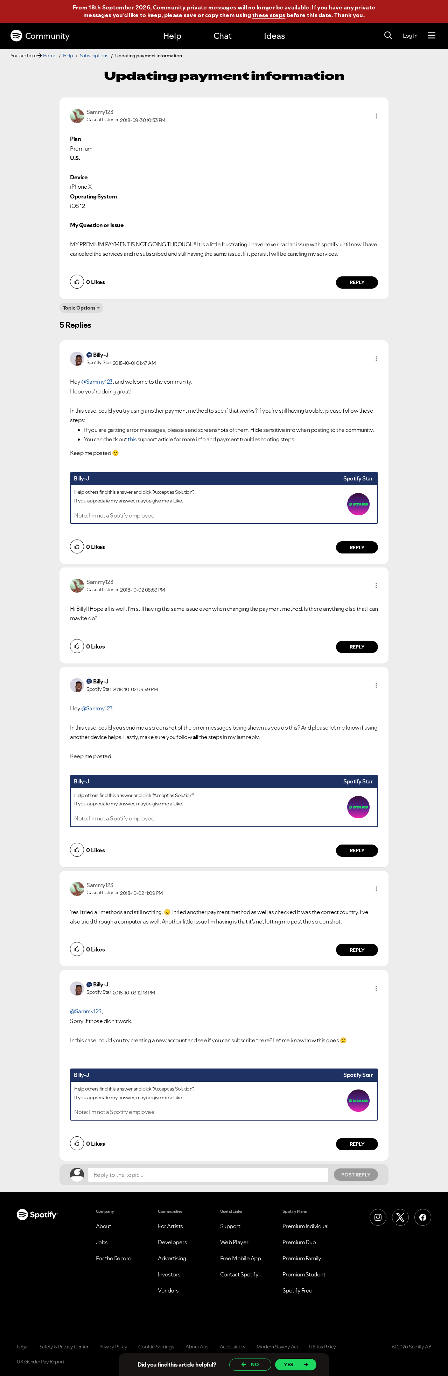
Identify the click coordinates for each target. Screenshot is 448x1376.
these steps (268, 15)
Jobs (102, 1242)
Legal (22, 1347)
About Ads (197, 1347)
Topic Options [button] (79, 307)
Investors (169, 1274)
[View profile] (77, 115)
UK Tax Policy (322, 1347)
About (103, 1226)
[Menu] (432, 36)
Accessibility (233, 1347)
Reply (357, 282)
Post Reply (356, 1174)
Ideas (274, 36)
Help (172, 36)
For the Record (114, 1258)
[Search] (388, 35)
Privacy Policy (113, 1347)
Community (47, 36)
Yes (288, 1364)
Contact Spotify (239, 1274)
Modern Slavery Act (277, 1347)
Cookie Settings (156, 1347)
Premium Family (301, 1258)
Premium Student (304, 1274)
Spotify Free (297, 1290)
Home (49, 55)
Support (230, 1226)
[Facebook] (422, 1217)
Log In (410, 35)
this (132, 439)
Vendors (168, 1290)
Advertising (172, 1258)
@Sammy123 (97, 381)
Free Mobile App (240, 1258)
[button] (376, 116)
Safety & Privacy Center (64, 1347)
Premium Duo (299, 1242)
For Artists (170, 1226)
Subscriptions (94, 55)
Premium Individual (305, 1226)
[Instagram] (378, 1217)
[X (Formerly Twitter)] (400, 1217)
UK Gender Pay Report (40, 1362)
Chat (223, 36)
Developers (172, 1242)
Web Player (234, 1242)
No (255, 1364)
